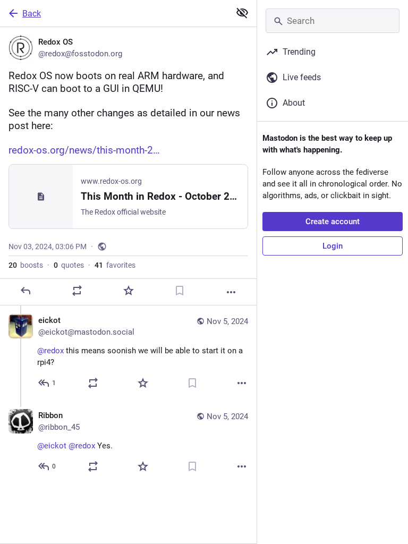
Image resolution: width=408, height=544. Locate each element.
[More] (231, 292)
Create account (332, 221)
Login (332, 246)
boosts (25, 265)
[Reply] (25, 290)
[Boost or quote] (77, 290)
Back (31, 13)
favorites (115, 265)
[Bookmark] (179, 290)
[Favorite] (128, 290)
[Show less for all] (242, 13)
